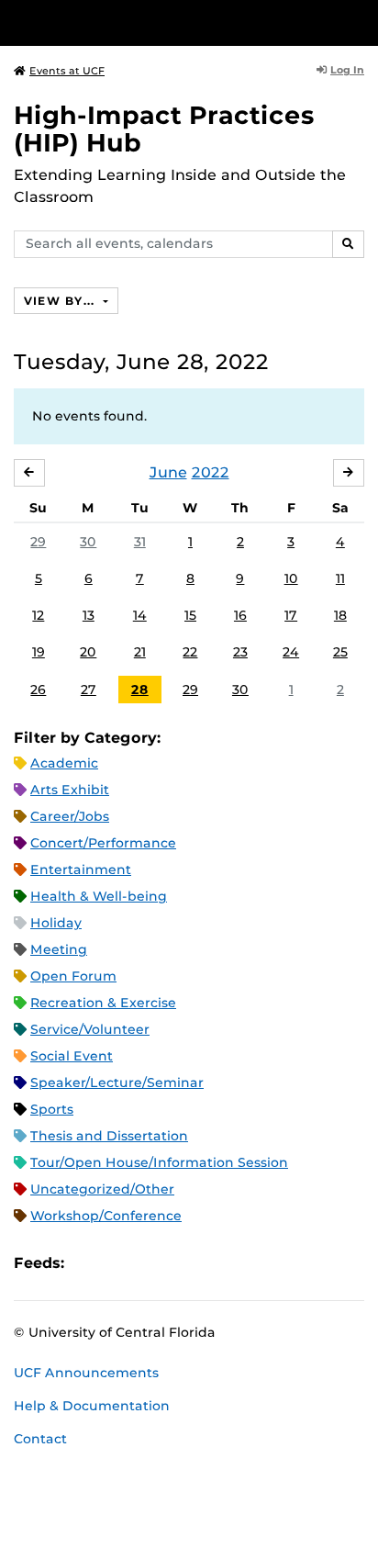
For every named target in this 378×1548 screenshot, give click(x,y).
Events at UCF (67, 70)
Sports (51, 1109)
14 (140, 615)
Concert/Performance (103, 843)
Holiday (56, 922)
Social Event (71, 1056)
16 (240, 615)
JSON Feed (212, 1263)
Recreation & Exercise (103, 1002)
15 (190, 615)
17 (290, 615)
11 (340, 578)
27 (88, 689)
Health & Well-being (98, 896)
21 (140, 652)
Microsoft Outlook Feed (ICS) (119, 1263)
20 (88, 652)
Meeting (58, 949)
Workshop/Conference (106, 1215)
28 (140, 689)
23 (240, 652)
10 (291, 578)
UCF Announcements (86, 1372)
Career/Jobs (69, 816)
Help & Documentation (92, 1405)
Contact (40, 1438)
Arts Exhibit (69, 789)
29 (38, 541)
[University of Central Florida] (139, 22)
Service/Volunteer (90, 1029)
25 (340, 652)
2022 (210, 472)
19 (38, 652)
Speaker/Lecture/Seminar (117, 1082)
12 (38, 615)
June (168, 472)
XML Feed (181, 1263)
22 (190, 652)
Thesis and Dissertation (109, 1135)
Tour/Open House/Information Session (159, 1162)
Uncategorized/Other (102, 1189)
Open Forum (73, 976)
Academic (64, 763)
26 (38, 689)
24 (291, 652)
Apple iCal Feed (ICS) (88, 1263)
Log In (347, 69)
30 (88, 541)
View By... (61, 301)
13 (88, 615)
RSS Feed (150, 1263)
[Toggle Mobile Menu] (359, 21)
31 (140, 541)
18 (340, 615)
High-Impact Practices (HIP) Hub (164, 129)
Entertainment (80, 869)
